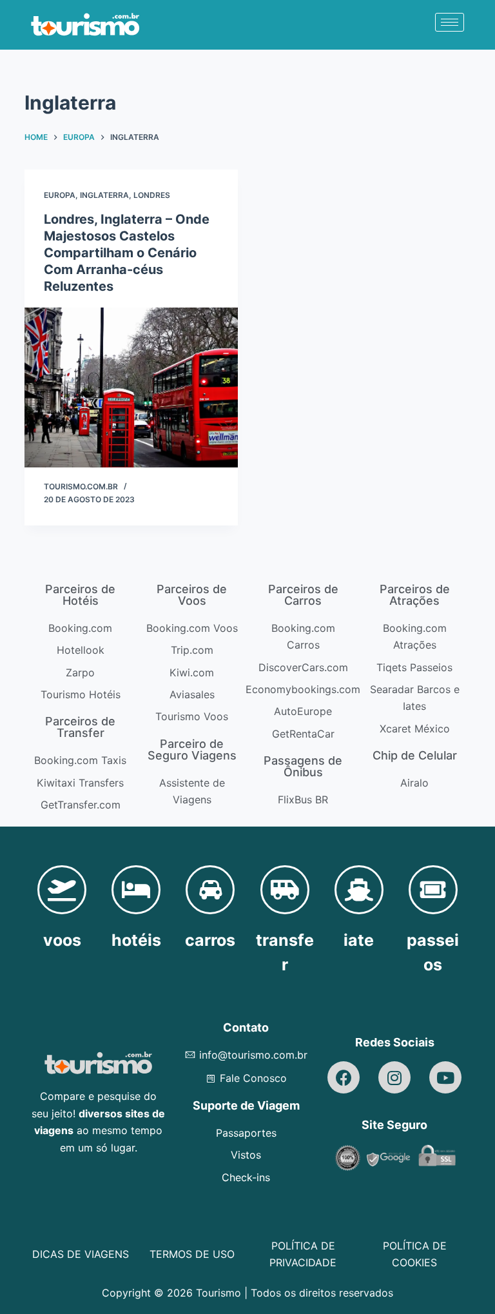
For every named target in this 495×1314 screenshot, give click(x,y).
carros (210, 940)
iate (359, 940)
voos (62, 940)
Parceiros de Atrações (415, 594)
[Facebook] (343, 1077)
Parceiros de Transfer (80, 727)
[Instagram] (394, 1077)
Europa (59, 195)
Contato (246, 1027)
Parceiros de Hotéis (80, 594)
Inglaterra (104, 195)
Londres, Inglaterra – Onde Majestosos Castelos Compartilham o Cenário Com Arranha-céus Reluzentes (126, 252)
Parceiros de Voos (192, 594)
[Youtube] (445, 1077)
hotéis (136, 940)
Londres (151, 195)
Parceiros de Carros (303, 594)
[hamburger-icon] (449, 22)
